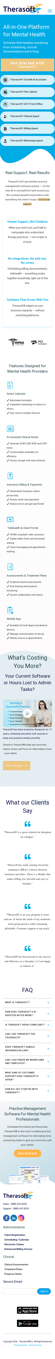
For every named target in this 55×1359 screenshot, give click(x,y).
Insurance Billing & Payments (24, 484)
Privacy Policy (20, 1345)
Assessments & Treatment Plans (27, 575)
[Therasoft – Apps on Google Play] (27, 1323)
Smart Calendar (16, 393)
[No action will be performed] (51, 11)
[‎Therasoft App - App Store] (27, 1310)
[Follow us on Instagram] (21, 1218)
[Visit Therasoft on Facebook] (6, 1218)
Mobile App (14, 618)
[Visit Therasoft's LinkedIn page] (14, 1218)
